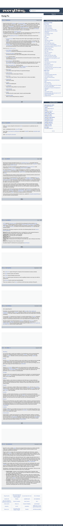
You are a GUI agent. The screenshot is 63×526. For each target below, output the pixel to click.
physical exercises (31, 166)
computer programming (34, 194)
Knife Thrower (9, 72)
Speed (4, 365)
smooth (9, 453)
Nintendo (14, 23)
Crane (6, 277)
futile (29, 387)
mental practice (12, 167)
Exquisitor (9, 267)
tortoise (10, 368)
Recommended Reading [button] (53, 20)
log (45, 125)
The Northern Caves (48, 33)
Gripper (9, 69)
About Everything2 (48, 22)
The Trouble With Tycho (49, 43)
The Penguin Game (48, 76)
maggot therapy (47, 95)
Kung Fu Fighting (26, 503)
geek (7, 126)
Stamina (5, 378)
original (16, 312)
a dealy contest (22, 67)
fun (23, 29)
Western (21, 320)
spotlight (12, 321)
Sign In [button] (54, 14)
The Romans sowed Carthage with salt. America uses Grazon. (52, 46)
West (32, 226)
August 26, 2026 (48, 112)
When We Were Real (48, 49)
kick (29, 311)
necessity (10, 367)
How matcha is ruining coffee (50, 29)
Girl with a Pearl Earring (49, 77)
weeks (22, 25)
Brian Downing (47, 82)
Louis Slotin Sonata (48, 91)
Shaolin (31, 224)
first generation (22, 23)
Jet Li (37, 501)
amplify (33, 355)
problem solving (23, 167)
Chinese (23, 224)
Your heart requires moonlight (50, 56)
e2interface (46, 73)
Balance (5, 399)
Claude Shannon (48, 25)
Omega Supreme (48, 48)
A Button (8, 40)
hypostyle (50, 125)
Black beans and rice (48, 64)
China (4, 226)
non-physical (14, 416)
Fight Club (46, 60)
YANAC (46, 107)
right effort (11, 190)
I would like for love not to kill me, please (52, 67)
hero (16, 32)
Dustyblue (51, 120)
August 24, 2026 (48, 124)
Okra (45, 36)
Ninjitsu (16, 498)
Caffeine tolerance (48, 122)
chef (9, 316)
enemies (33, 42)
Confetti (7, 85)
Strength (5, 372)
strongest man (24, 66)
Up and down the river (27, 495)
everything (37, 416)
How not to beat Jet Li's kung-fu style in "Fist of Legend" (17, 496)
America (12, 226)
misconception (6, 323)
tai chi (17, 506)
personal (46, 113)
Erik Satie (46, 51)
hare (17, 368)
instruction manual (12, 48)
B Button (8, 44)
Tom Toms (8, 76)
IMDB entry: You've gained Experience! (37, 506)
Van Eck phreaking (48, 28)
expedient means (25, 162)
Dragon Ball (8, 79)
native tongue (13, 164)
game (15, 448)
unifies (6, 390)
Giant (7, 56)
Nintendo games (17, 31)
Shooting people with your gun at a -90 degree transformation (52, 94)
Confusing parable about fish (50, 74)
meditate (8, 410)
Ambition (5, 407)
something (11, 26)
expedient (35, 163)
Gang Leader (10, 65)
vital (8, 360)
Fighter (9, 50)
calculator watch (36, 131)
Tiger (6, 273)
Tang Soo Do (6, 495)
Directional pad (9, 38)
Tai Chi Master (37, 495)
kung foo (6, 506)
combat (9, 355)
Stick (7, 50)
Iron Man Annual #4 (48, 66)
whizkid (8, 158)
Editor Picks (46, 70)
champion (5, 312)
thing (3, 20)
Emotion (5, 392)
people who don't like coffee (50, 55)
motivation (25, 410)
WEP (45, 90)
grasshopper (26, 242)
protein (45, 78)
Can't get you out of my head (50, 61)
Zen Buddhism (14, 178)
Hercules (13, 57)
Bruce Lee (31, 320)
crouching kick (9, 45)
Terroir (45, 110)
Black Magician (9, 61)
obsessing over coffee (49, 105)
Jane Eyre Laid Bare (48, 40)
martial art (14, 169)
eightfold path (27, 498)
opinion (46, 108)
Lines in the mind (48, 84)
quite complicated (31, 461)
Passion (4, 385)
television (11, 223)
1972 (4, 223)
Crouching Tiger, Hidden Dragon (16, 509)
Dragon (7, 82)
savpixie (50, 116)
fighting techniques (14, 35)
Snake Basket (9, 89)
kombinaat (9, 305)
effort (12, 192)
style (16, 282)
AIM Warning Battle (37, 509)
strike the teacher (6, 179)
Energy (4, 358)
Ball (10, 85)
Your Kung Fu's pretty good (13, 131)
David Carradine (16, 501)
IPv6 (19, 129)
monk (4, 170)
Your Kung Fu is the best (11, 134)
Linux (16, 129)
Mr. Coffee (46, 37)
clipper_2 (9, 347)
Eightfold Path (21, 190)
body (6, 172)
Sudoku (4, 464)
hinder (23, 395)
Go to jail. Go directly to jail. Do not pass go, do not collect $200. (52, 86)
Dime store (46, 71)
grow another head (10, 63)
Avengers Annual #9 (48, 68)
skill (21, 126)
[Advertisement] (31, 3)
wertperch (51, 106)
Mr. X (15, 65)
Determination (6, 412)
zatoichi (8, 122)
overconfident (12, 369)
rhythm (25, 354)
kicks (8, 324)
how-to (3, 444)
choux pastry (47, 34)
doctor (34, 316)
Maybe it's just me (24, 27)
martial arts (7, 271)
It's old (25, 24)
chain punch (6, 503)
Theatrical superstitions (49, 117)
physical (32, 388)
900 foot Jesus (47, 53)
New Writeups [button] (54, 102)
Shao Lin (9, 170)
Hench (45, 39)
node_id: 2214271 (48, 52)
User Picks (46, 24)
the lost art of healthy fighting (50, 44)
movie (15, 223)
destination (23, 363)
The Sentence (47, 63)
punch (26, 311)
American (28, 224)
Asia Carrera (27, 501)
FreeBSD (27, 131)
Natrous (8, 20)
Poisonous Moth (9, 95)
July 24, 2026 (47, 41)
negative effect (22, 171)
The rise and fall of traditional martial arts (6, 501)
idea (3, 158)
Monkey (6, 280)
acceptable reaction (29, 178)
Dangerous (8, 51)
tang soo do (20, 191)
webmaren (10, 444)
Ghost (14, 477)
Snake (7, 92)
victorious (5, 389)
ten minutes (36, 28)
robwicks (9, 220)
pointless (37, 387)
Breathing (5, 351)
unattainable (5, 405)
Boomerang (8, 53)
